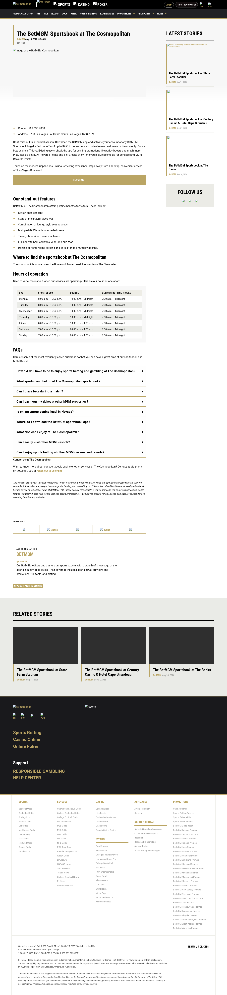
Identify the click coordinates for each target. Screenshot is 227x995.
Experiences (107, 13)
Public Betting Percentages (147, 850)
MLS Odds (62, 830)
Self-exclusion (141, 846)
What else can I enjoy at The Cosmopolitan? (47, 432)
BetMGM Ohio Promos (183, 902)
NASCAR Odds (25, 843)
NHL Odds (62, 843)
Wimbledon (101, 889)
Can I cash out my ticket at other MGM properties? (52, 401)
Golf (64, 13)
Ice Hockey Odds (27, 830)
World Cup (101, 893)
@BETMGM (21, 562)
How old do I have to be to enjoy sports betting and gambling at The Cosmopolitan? (75, 371)
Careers (138, 813)
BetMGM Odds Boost (183, 826)
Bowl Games (102, 846)
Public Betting (88, 13)
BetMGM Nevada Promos (185, 885)
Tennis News (63, 872)
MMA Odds (24, 838)
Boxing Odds (24, 817)
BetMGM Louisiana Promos (186, 860)
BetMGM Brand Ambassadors (148, 829)
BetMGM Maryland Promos (185, 864)
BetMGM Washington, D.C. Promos (189, 919)
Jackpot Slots (102, 809)
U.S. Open (100, 884)
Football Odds (25, 821)
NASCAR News (64, 864)
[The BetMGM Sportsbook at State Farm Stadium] (45, 645)
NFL (38, 13)
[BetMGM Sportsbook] (25, 4)
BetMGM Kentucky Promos (186, 855)
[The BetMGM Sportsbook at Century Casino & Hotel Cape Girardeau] (113, 645)
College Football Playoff (107, 855)
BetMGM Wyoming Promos (186, 928)
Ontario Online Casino (106, 830)
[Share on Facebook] (53, 529)
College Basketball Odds (68, 813)
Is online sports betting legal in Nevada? (45, 412)
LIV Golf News (64, 821)
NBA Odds (62, 834)
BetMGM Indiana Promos (185, 843)
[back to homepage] (43, 4)
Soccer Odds (25, 847)
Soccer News (63, 868)
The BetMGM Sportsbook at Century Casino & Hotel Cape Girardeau (191, 121)
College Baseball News (68, 877)
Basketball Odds (26, 813)
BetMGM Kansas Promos (185, 851)
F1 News (61, 881)
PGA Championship (105, 872)
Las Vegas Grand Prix (106, 859)
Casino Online (26, 739)
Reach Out (79, 179)
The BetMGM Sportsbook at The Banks (182, 670)
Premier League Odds (67, 851)
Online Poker (25, 746)
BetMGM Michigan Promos (185, 872)
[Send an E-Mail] (79, 529)
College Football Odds (67, 817)
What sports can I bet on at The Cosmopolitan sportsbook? (58, 381)
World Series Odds (104, 897)
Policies (203, 946)
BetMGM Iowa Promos (183, 847)
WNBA (73, 13)
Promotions (124, 13)
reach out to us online (49, 470)
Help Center (27, 778)
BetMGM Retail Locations (28, 586)
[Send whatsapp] (106, 529)
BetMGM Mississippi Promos (187, 877)
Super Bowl (101, 876)
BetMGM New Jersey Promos (187, 890)
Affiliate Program (142, 809)
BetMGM (21, 39)
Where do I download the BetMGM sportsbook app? (53, 422)
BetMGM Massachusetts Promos (189, 868)
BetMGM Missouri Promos (185, 881)
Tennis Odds (24, 851)
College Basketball (104, 863)
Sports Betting (27, 732)
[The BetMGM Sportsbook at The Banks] (181, 645)
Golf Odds (23, 826)
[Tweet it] (26, 529)
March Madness (103, 901)
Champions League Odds (69, 809)
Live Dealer (101, 813)
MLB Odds (62, 826)
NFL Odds (61, 838)
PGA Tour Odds (64, 847)
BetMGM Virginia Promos (185, 915)
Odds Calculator (23, 13)
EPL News (62, 860)
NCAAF (54, 13)
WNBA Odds (63, 855)
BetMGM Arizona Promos (185, 830)
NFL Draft (100, 867)
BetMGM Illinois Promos (184, 838)
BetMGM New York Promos (186, 894)
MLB (46, 13)
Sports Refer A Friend (183, 817)
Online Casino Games (106, 817)
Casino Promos (180, 809)
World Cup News (65, 885)
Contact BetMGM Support (146, 833)
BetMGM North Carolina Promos (188, 898)
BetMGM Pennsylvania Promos (187, 907)
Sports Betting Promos (183, 813)
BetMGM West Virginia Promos (187, 924)
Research (138, 837)
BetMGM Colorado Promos (185, 834)
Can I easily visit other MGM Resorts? (43, 442)
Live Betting (24, 834)
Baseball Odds (25, 809)
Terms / (192, 946)
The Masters (102, 880)
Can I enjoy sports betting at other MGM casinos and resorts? (60, 452)
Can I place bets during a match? (39, 391)
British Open (101, 850)
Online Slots (101, 826)
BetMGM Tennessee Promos (186, 911)
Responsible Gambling (39, 771)
